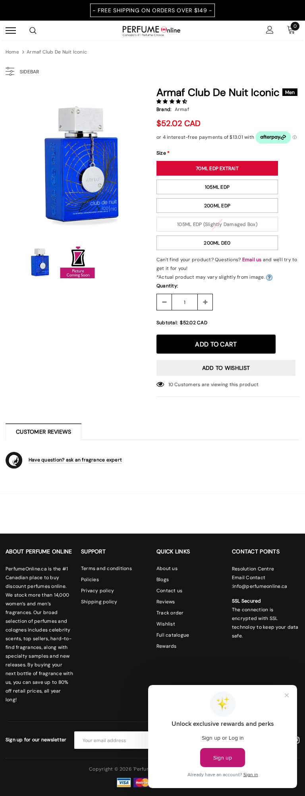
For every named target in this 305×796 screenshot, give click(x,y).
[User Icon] (270, 30)
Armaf (182, 109)
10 (170, 384)
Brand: (163, 109)
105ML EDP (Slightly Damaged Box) (217, 224)
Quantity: (167, 286)
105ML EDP (217, 187)
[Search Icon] (33, 30)
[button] (172, 101)
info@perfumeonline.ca (260, 586)
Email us (252, 259)
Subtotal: (167, 323)
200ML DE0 (217, 243)
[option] (77, 160)
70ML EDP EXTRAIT (217, 168)
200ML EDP (217, 206)
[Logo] (151, 30)
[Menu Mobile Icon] (11, 30)
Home (12, 52)
